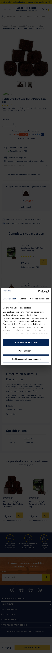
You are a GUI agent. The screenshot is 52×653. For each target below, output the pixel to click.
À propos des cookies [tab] (39, 299)
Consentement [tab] (9, 299)
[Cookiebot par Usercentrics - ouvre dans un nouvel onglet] (38, 291)
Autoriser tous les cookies (26, 342)
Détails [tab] (23, 299)
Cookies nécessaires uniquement (26, 359)
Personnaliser (24, 351)
